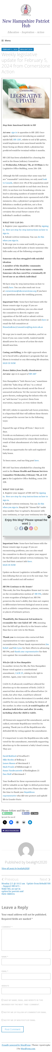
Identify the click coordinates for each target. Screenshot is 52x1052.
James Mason (9, 763)
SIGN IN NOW (9, 363)
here (44, 319)
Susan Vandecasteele (13, 770)
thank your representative (27, 651)
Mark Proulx (8, 766)
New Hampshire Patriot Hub (26, 23)
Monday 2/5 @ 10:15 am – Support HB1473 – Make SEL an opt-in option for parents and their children (13, 886)
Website (5, 986)
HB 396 (38, 593)
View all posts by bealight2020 (15, 868)
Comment (7, 927)
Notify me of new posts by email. (20, 1020)
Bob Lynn (17, 648)
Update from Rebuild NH (38, 881)
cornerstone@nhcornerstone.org (20, 291)
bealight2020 (26, 49)
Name (5, 956)
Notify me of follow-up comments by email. (25, 1012)
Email (5, 971)
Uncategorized (12, 831)
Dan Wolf (7, 774)
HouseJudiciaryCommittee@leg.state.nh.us (23, 327)
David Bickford (9, 756)
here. (11, 287)
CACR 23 (19, 673)
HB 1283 (17, 139)
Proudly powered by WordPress (16, 1045)
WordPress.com (28, 1048)
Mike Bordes (8, 759)
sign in (14, 132)
